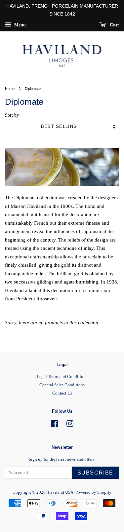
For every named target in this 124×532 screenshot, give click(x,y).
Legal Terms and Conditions (62, 376)
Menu (19, 24)
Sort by (12, 115)
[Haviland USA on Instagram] (69, 425)
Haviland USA (60, 492)
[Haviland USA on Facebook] (54, 425)
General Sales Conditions (62, 385)
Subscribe (95, 472)
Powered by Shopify (93, 492)
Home (10, 89)
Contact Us (62, 393)
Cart (113, 24)
